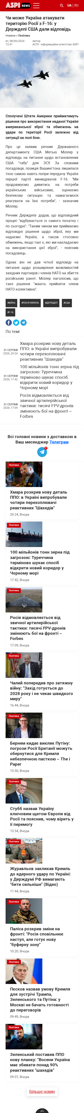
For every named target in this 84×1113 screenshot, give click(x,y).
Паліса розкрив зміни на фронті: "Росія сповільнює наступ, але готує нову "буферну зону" (36, 936)
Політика (24, 35)
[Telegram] (23, 322)
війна (12, 303)
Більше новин (42, 1091)
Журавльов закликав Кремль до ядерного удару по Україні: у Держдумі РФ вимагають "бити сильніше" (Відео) (40, 876)
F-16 (11, 312)
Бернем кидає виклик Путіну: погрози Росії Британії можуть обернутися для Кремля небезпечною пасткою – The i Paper (41, 754)
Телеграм (59, 442)
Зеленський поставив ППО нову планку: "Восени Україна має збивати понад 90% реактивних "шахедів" (40, 1062)
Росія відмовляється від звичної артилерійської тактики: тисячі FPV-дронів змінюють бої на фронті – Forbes (46, 406)
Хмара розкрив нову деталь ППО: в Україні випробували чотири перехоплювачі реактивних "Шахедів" (48, 351)
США (67, 303)
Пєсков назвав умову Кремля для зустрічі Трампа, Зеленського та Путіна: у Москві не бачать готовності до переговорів (40, 1000)
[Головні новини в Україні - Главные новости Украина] (18, 5)
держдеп (52, 303)
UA (69, 5)
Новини (10, 35)
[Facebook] (9, 322)
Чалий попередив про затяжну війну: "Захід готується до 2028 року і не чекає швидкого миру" (41, 691)
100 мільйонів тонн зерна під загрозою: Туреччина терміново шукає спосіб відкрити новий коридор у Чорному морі (49, 377)
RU (76, 5)
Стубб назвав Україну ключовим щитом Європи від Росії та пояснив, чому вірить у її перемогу (42, 816)
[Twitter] (16, 322)
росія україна (31, 303)
